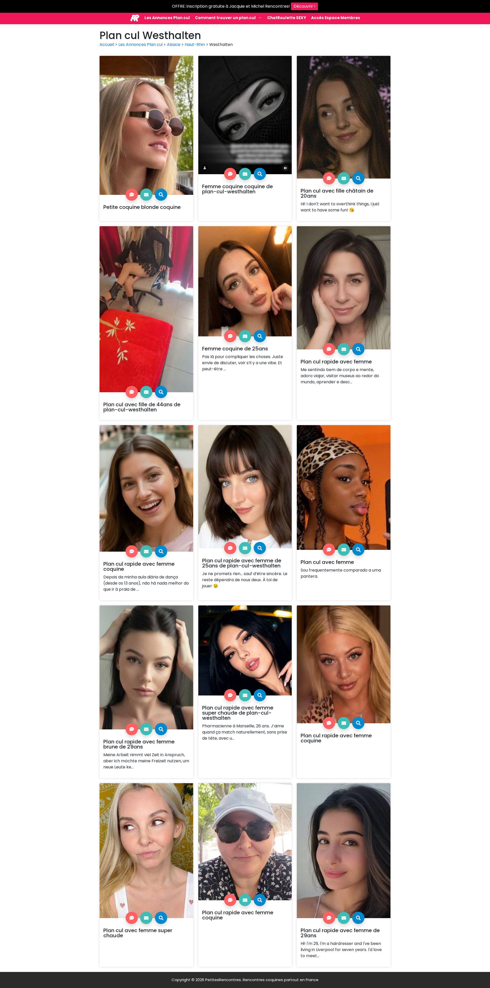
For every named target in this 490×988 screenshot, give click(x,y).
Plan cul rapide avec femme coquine (139, 566)
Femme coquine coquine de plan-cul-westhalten (237, 189)
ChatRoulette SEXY (286, 17)
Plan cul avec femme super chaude (137, 933)
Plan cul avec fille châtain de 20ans (337, 193)
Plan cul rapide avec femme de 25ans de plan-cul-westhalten (241, 563)
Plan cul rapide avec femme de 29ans (340, 933)
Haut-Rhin (195, 44)
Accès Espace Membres (335, 17)
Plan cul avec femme (327, 562)
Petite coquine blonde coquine (142, 207)
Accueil (107, 44)
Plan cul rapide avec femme (336, 361)
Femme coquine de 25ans (235, 348)
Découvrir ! (304, 6)
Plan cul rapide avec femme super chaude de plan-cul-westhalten (237, 712)
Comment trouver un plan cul (225, 17)
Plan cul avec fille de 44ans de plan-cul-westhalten (141, 407)
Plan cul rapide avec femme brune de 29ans (139, 744)
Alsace (173, 44)
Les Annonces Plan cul (167, 17)
